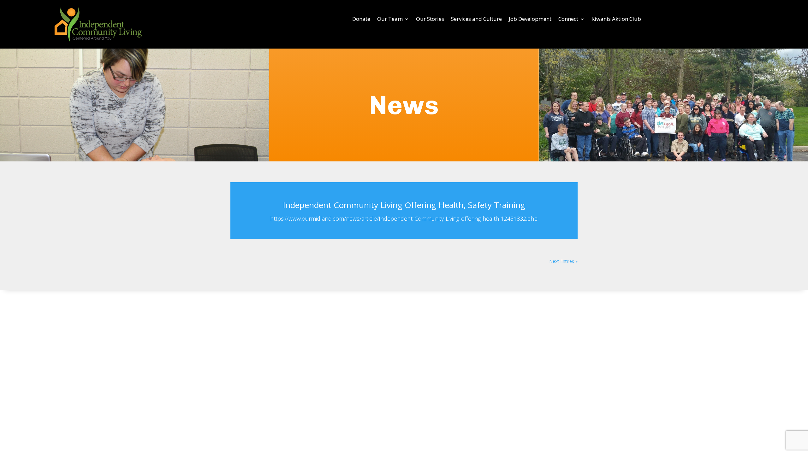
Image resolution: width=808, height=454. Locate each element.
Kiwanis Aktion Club (616, 19)
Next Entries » (563, 261)
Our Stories (430, 19)
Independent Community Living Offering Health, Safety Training (404, 205)
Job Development (530, 19)
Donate (361, 19)
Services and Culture (476, 19)
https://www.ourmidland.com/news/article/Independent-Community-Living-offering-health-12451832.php (404, 218)
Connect (568, 19)
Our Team (390, 19)
